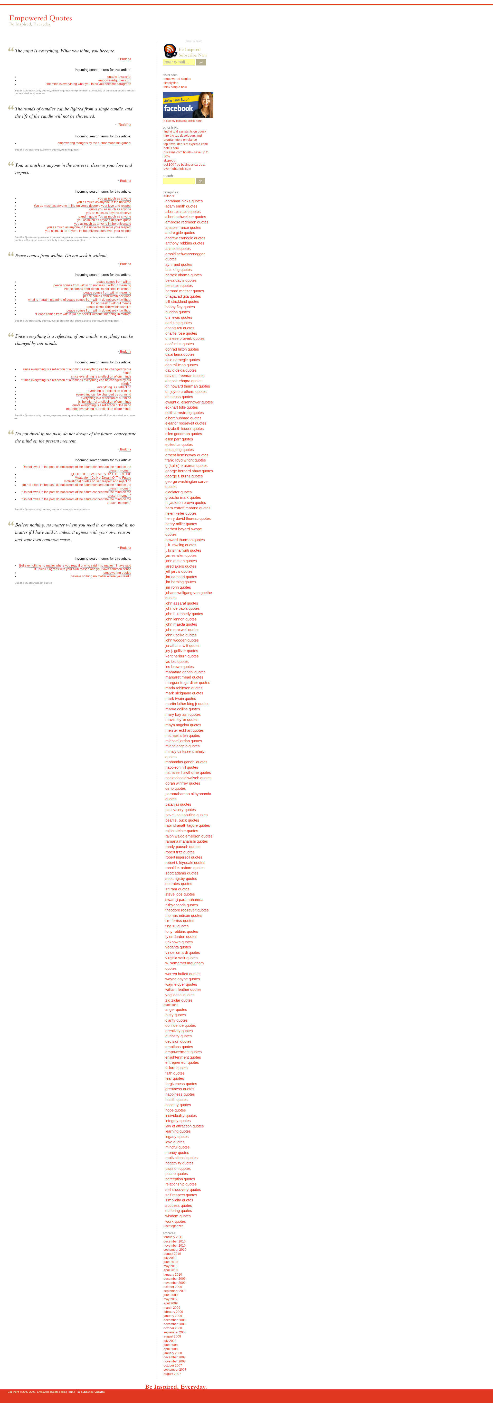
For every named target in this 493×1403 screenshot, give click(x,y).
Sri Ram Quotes (177, 889)
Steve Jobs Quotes (180, 894)
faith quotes (175, 1073)
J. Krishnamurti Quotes (183, 550)
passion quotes (178, 1168)
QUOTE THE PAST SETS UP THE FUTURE (101, 474)
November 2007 (175, 1361)
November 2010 (175, 1245)
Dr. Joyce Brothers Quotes (186, 392)
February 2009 (173, 1311)
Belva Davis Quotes (181, 280)
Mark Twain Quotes (180, 698)
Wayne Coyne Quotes (182, 979)
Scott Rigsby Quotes (181, 879)
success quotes (178, 1205)
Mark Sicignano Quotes (184, 693)
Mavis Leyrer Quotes (181, 720)
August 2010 (172, 1253)
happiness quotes (71, 237)
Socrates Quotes (178, 884)
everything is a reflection (114, 387)
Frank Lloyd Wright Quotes (185, 460)
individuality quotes (181, 1116)
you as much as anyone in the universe (104, 202)
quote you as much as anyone (110, 209)
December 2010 (175, 1241)
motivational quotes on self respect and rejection (97, 481)
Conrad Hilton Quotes (182, 349)
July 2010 (170, 1257)
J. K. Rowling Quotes (180, 545)
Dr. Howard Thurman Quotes (187, 386)
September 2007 (175, 1369)
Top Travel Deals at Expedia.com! (186, 144)
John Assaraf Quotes (181, 603)
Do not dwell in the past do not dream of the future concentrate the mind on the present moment (77, 468)
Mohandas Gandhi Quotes (186, 762)
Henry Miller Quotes (181, 524)
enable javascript (119, 77)
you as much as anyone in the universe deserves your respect (88, 231)
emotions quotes (61, 90)
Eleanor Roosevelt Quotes (185, 423)
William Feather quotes (183, 989)
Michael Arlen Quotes (182, 735)
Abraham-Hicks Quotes (184, 201)
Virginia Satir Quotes (181, 958)
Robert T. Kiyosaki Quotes (185, 863)
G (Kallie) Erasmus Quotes (186, 466)
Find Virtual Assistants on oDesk (185, 131)
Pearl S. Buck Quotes (182, 820)
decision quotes (178, 1041)
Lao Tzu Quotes (177, 662)
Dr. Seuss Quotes (179, 397)
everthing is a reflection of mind (109, 391)
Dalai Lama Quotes (180, 354)
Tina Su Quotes (177, 926)
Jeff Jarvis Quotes (179, 571)
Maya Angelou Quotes (183, 725)
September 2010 (175, 1249)
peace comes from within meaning (107, 292)
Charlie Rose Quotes (181, 333)
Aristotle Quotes (178, 249)
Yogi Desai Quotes (180, 995)
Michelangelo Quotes (182, 746)
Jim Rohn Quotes (178, 587)
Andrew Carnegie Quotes (185, 238)
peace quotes (106, 237)
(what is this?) (194, 41)
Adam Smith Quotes (181, 206)
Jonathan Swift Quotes (183, 646)
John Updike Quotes (181, 635)
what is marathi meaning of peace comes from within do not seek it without (79, 300)
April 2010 (171, 1270)
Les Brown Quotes (179, 667)
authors (169, 196)
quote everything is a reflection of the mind (101, 405)
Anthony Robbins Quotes (184, 243)
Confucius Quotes (179, 344)
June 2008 (171, 1344)
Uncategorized (174, 1226)
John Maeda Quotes (181, 624)
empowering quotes (117, 573)
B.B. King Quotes (178, 270)
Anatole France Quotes (183, 227)
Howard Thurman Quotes (185, 540)
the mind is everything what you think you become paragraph (88, 84)
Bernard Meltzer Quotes (184, 291)
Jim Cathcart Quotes (181, 577)
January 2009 (173, 1315)
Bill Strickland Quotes (182, 301)
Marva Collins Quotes (182, 709)
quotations (171, 1004)
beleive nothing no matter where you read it (101, 576)
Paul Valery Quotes (180, 810)
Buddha (125, 59)
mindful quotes (74, 320)
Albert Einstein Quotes (183, 212)
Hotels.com (171, 148)
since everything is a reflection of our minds (101, 376)
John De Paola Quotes (182, 608)
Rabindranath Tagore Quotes (187, 825)
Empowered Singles (177, 78)
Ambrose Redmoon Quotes (186, 222)
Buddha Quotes (24, 90)
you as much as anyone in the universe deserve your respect (89, 227)
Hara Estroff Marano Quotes (188, 508)
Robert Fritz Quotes (180, 852)
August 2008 (172, 1336)
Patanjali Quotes (178, 804)
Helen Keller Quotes (181, 513)
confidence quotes (180, 1025)
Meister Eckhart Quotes (184, 730)
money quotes (177, 1153)
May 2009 (170, 1299)
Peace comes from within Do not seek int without (97, 289)
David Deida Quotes (181, 370)
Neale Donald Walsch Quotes (188, 778)
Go (200, 181)
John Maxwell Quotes (182, 630)
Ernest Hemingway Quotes (186, 455)
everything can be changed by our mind (103, 394)
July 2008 (170, 1340)
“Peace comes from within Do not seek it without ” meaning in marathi (83, 314)
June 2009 (171, 1295)
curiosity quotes (178, 1036)
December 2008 (175, 1320)
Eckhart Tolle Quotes (181, 407)
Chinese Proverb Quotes (185, 338)
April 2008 (171, 1349)
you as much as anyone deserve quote (104, 220)
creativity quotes (179, 1031)
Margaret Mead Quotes (184, 677)
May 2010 (170, 1266)
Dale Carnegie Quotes (182, 360)
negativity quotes (179, 1163)
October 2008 (173, 1328)
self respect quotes (35, 240)
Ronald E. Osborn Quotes (185, 868)
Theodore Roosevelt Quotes (187, 910)
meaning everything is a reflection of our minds (98, 409)
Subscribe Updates (93, 1391)
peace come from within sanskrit (109, 307)
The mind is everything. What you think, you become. (65, 50)
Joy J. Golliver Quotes (181, 651)
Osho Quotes (175, 788)
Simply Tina (171, 82)
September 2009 (175, 1291)
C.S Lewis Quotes (178, 317)
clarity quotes (42, 90)
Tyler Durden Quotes (181, 937)
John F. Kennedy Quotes (184, 614)
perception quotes (180, 1179)
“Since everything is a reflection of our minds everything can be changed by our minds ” (76, 381)
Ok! (201, 62)
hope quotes (175, 1110)
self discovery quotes (183, 1190)
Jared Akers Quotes (180, 566)
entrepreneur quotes (182, 1062)
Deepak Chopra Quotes (184, 381)
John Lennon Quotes (181, 619)
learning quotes (178, 1131)
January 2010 (173, 1274)
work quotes (175, 1221)
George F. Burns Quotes (184, 476)
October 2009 (173, 1286)
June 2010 (171, 1262)
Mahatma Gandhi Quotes (185, 672)
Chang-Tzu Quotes (179, 328)
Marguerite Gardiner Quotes (187, 683)
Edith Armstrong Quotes (184, 413)
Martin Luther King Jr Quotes (187, 704)
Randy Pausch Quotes (183, 847)
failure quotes (176, 1068)
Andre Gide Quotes (180, 233)
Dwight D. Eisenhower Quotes (189, 402)
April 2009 (171, 1303)
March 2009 (172, 1307)
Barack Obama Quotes (183, 275)
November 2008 (175, 1324)
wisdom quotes (32, 93)
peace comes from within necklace (107, 296)
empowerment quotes (47, 149)
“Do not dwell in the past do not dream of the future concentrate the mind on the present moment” (76, 493)
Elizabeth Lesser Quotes (184, 429)
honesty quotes (178, 1105)
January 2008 (173, 1353)
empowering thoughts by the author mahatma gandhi (94, 143)
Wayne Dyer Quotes (181, 984)
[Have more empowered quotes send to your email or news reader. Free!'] (188, 50)
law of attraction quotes (112, 90)
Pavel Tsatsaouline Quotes (186, 815)
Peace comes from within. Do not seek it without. (61, 255)
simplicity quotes (56, 240)
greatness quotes (179, 1089)
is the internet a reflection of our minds (104, 401)
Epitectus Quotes (179, 444)
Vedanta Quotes (178, 947)
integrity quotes (178, 1121)
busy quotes (175, 1015)
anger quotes (176, 1009)
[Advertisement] (172, 23)
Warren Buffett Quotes (183, 974)
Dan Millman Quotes (181, 365)
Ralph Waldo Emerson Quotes (189, 836)
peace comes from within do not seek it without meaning (92, 285)
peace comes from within (114, 282)
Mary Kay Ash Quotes (183, 714)
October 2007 (173, 1365)
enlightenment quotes (84, 90)
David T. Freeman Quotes (185, 376)
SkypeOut (170, 160)
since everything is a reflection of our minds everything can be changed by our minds (77, 371)
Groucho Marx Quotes (183, 497)
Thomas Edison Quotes (183, 916)
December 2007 (175, 1357)
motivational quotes (181, 1158)
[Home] (40, 20)
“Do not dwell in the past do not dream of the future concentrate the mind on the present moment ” (76, 501)
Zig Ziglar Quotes (179, 1000)
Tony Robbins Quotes (181, 931)
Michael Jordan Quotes (183, 741)
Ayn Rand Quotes (178, 264)
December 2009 (175, 1278)
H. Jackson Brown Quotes (185, 503)
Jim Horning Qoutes (180, 582)
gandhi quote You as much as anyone (105, 216)
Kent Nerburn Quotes (182, 656)
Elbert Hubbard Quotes (183, 418)
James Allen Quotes (181, 555)
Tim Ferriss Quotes (179, 921)
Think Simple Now (175, 87)
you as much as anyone (114, 198)
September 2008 (175, 1332)
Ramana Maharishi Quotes (186, 841)
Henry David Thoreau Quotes (188, 518)
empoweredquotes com (114, 80)
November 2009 (175, 1282)
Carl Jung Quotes (178, 323)
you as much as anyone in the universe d (102, 223)
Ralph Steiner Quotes (181, 831)
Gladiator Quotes (178, 492)
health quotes (176, 1100)
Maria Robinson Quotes (184, 688)
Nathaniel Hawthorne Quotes (188, 772)
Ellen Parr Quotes (179, 439)
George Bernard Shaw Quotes (189, 471)
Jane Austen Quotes (181, 561)
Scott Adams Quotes (181, 873)
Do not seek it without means (111, 303)
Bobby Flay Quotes (180, 307)
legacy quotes (177, 1137)
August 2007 (172, 1374)
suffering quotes (178, 1211)
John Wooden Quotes (182, 640)
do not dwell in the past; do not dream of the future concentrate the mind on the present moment (76, 486)
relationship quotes (181, 1184)
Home (71, 1391)
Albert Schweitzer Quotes (185, 217)
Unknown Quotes (179, 942)
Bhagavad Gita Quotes (183, 296)
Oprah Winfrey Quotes (182, 783)
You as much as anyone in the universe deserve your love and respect (82, 206)
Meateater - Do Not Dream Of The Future (103, 477)
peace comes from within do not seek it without (99, 310)
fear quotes (174, 1078)
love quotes (90, 237)
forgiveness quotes (181, 1084)
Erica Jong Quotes (179, 450)
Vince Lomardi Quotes (182, 952)
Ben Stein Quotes (179, 286)
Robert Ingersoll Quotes (183, 857)
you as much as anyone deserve (108, 213)
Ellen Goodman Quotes (183, 434)
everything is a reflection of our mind (106, 398)
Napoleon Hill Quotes (181, 767)
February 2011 (173, 1237)
